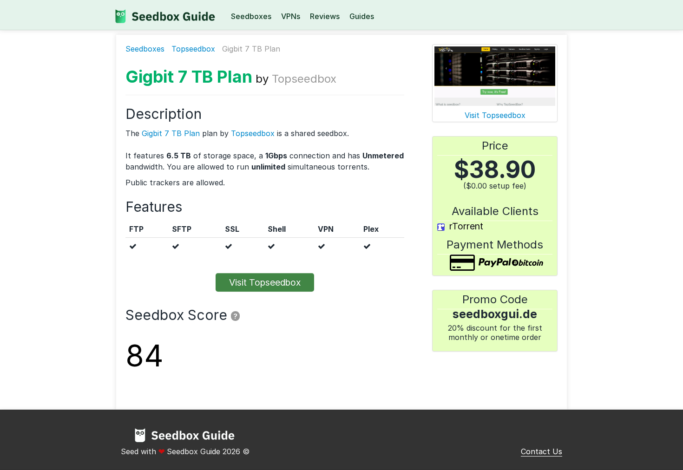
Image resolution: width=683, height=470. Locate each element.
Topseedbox (193, 48)
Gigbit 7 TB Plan (188, 76)
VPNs (290, 16)
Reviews (325, 16)
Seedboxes (251, 16)
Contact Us (541, 451)
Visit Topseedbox (265, 282)
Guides (361, 16)
